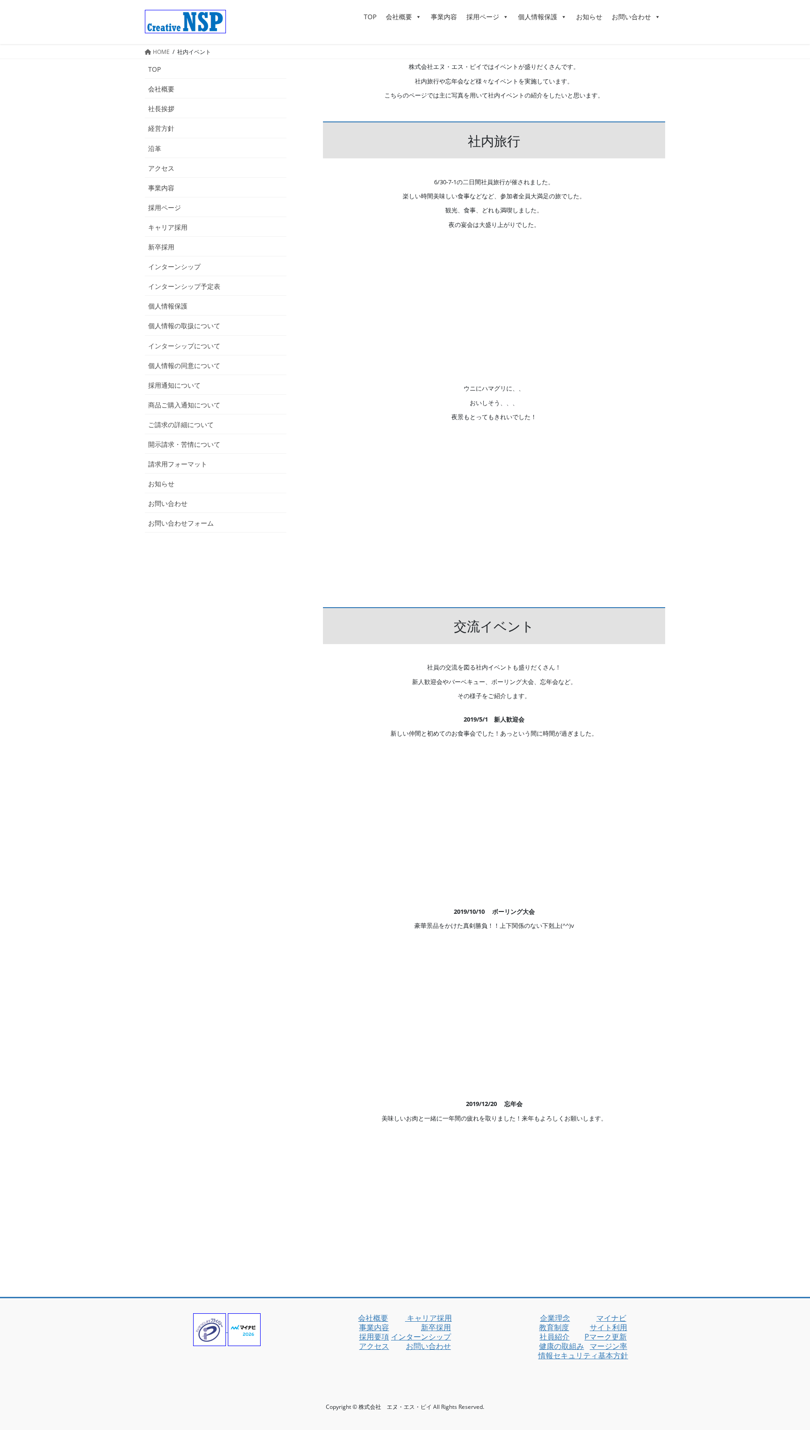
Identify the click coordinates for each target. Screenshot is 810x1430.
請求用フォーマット (177, 463)
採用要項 (374, 1337)
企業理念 (555, 1318)
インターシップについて (184, 345)
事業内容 (444, 16)
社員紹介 (555, 1337)
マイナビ (611, 1318)
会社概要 (399, 16)
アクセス (161, 168)
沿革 (154, 148)
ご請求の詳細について (181, 424)
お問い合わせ (631, 16)
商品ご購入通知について (184, 404)
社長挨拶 (161, 108)
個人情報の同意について (184, 365)
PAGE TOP (784, 1378)
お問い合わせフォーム (181, 523)
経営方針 (161, 128)
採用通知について (174, 385)
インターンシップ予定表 (184, 286)
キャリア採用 (168, 227)
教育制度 (554, 1327)
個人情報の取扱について (184, 325)
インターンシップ (174, 266)
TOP (370, 16)
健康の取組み (561, 1346)
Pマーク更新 (606, 1337)
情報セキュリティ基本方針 (583, 1355)
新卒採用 (161, 246)
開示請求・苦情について (184, 444)
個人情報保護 (537, 16)
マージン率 (608, 1346)
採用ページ (482, 16)
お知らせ (589, 16)
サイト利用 (608, 1327)
